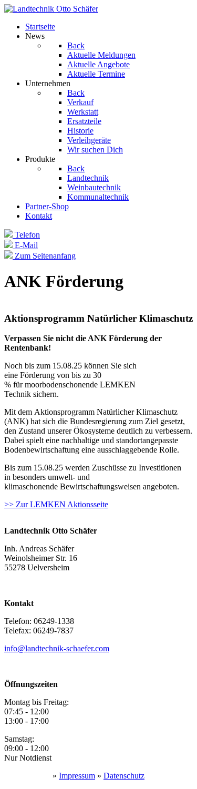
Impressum (77, 775)
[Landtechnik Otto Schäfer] (51, 8)
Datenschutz (123, 775)
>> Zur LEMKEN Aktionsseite (56, 504)
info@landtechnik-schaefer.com (56, 648)
